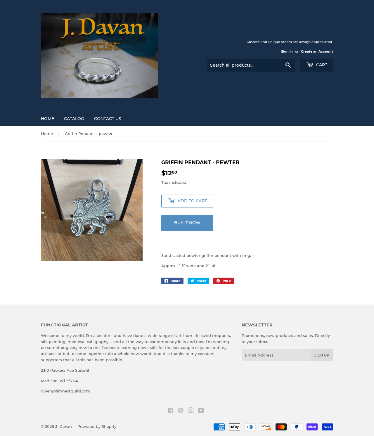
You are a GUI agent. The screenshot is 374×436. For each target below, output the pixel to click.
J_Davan (63, 426)
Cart (321, 65)
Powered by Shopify (96, 426)
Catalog (74, 118)
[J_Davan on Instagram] (191, 411)
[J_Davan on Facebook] (170, 411)
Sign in (287, 51)
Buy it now (187, 222)
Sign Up (321, 355)
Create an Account (317, 51)
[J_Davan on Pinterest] (181, 411)
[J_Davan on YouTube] (201, 411)
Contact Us (107, 118)
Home (47, 118)
